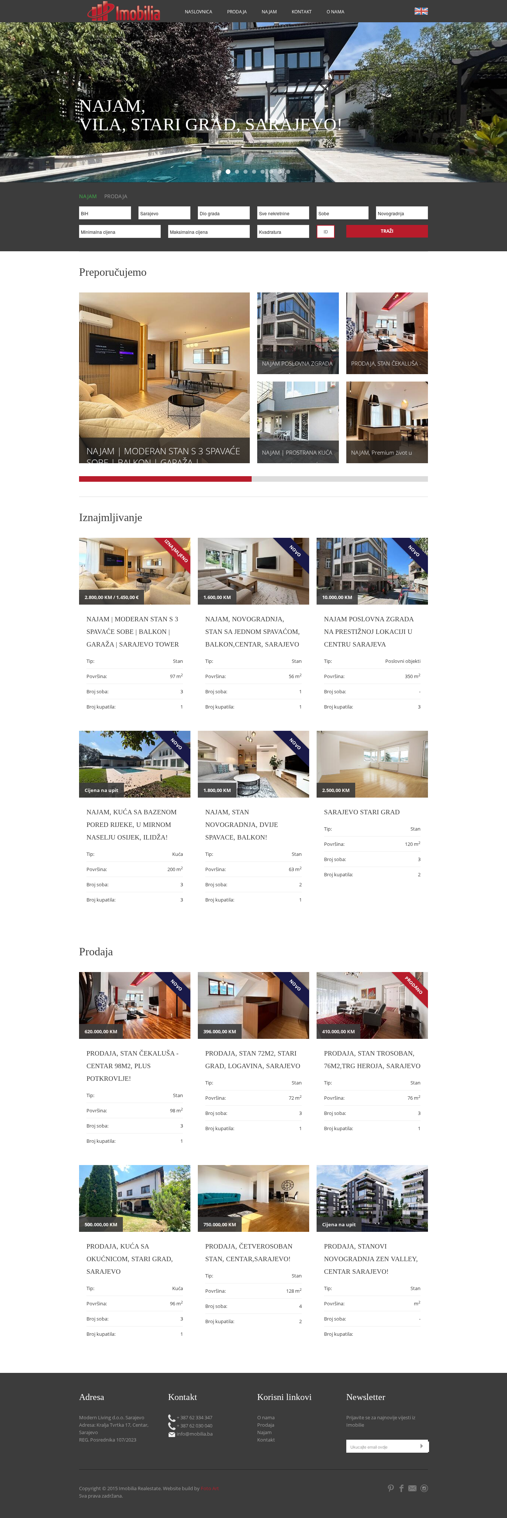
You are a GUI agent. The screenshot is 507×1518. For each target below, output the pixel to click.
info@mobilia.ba (194, 1433)
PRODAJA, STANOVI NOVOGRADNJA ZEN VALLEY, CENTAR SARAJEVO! (371, 1259)
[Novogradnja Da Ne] (402, 214)
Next (473, 104)
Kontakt (302, 12)
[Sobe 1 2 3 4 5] (343, 214)
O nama (335, 12)
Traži (387, 231)
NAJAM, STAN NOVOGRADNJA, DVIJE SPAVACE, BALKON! (241, 824)
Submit (423, 1445)
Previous (21, 104)
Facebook (401, 1488)
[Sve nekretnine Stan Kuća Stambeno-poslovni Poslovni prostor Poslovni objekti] (283, 214)
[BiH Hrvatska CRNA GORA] (105, 214)
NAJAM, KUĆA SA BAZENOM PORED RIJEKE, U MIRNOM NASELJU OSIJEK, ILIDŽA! (131, 824)
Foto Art (210, 1488)
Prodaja (237, 12)
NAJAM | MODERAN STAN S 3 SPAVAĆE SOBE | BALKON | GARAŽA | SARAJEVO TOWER (163, 462)
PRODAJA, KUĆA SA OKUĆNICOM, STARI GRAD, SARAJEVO (129, 1259)
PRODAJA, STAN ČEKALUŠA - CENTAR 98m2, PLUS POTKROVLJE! (132, 1066)
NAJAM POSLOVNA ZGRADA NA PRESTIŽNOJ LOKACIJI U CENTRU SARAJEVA (368, 631)
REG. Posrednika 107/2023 (107, 1439)
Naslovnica (198, 12)
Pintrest (391, 1488)
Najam (269, 12)
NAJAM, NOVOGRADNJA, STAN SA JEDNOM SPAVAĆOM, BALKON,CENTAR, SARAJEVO (252, 631)
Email (413, 1488)
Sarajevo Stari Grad (362, 812)
